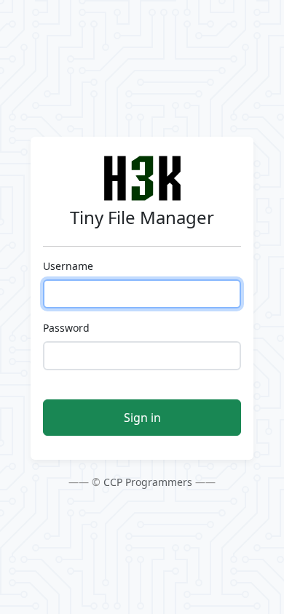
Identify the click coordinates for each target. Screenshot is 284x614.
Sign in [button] (142, 418)
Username (68, 266)
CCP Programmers (147, 482)
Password (66, 328)
